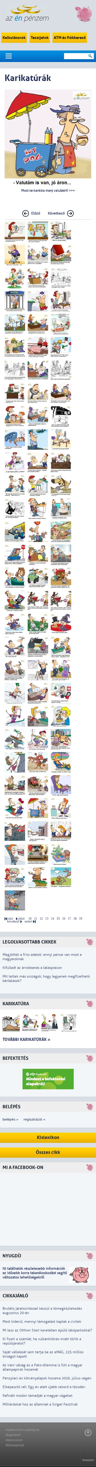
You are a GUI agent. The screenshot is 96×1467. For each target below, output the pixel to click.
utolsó (28, 921)
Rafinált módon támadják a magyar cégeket (37, 1395)
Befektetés (15, 1058)
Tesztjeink (40, 37)
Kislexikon (48, 1137)
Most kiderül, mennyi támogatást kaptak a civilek (42, 1321)
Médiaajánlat (15, 1445)
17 (69, 918)
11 (35, 918)
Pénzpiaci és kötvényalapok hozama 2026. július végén (47, 1378)
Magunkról (13, 1435)
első (10, 918)
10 (29, 918)
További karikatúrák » (26, 1039)
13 (46, 918)
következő (13, 921)
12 (41, 918)
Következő (56, 213)
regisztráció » (34, 1119)
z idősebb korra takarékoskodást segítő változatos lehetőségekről (35, 1275)
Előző (35, 213)
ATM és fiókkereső (70, 37)
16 (63, 918)
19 (80, 918)
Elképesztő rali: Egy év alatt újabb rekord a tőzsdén (44, 1387)
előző (21, 918)
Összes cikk (48, 1152)
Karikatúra (16, 1004)
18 (75, 918)
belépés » (10, 1119)
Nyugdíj (12, 1256)
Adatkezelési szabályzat (22, 1430)
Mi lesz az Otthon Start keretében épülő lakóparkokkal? (47, 1330)
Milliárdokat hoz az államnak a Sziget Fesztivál (40, 1404)
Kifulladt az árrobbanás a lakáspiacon (32, 968)
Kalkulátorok (14, 37)
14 (52, 918)
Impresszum (14, 1440)
